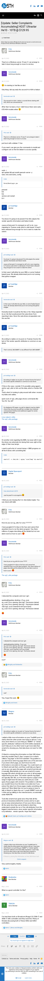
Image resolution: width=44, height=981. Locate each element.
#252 (40, 519)
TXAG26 (12, 904)
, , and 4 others (20, 816)
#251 (40, 480)
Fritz (10, 49)
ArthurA (5, 33)
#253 (40, 551)
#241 (40, 58)
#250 (40, 436)
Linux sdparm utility (8, 417)
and (15, 664)
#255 (40, 630)
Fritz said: (6, 132)
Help (31, 958)
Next (29, 936)
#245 (40, 215)
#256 (40, 682)
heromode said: (8, 96)
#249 (40, 369)
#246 (40, 248)
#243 (40, 126)
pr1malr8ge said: (9, 255)
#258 (40, 834)
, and (14, 927)
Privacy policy (24, 958)
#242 (40, 81)
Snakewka (12, 877)
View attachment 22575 (11, 491)
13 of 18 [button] (22, 936)
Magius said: (7, 840)
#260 (40, 913)
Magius (11, 711)
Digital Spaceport (15, 471)
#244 (40, 166)
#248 (40, 335)
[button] (3, 15)
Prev (14, 936)
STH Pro (4, 955)
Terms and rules (14, 958)
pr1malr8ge (13, 206)
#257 (40, 720)
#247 (40, 293)
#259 (40, 886)
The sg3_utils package (10, 419)
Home (35, 958)
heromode (12, 72)
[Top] (39, 958)
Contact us (5, 958)
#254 (40, 592)
